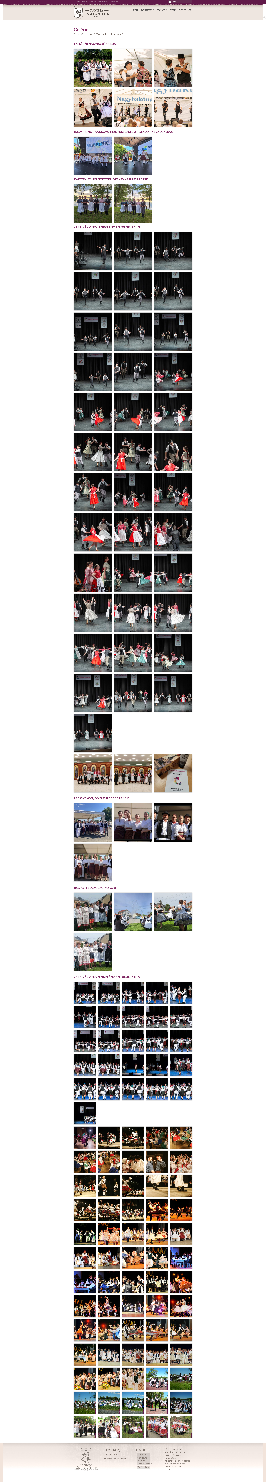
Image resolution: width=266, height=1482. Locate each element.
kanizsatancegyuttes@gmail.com (116, 1458)
